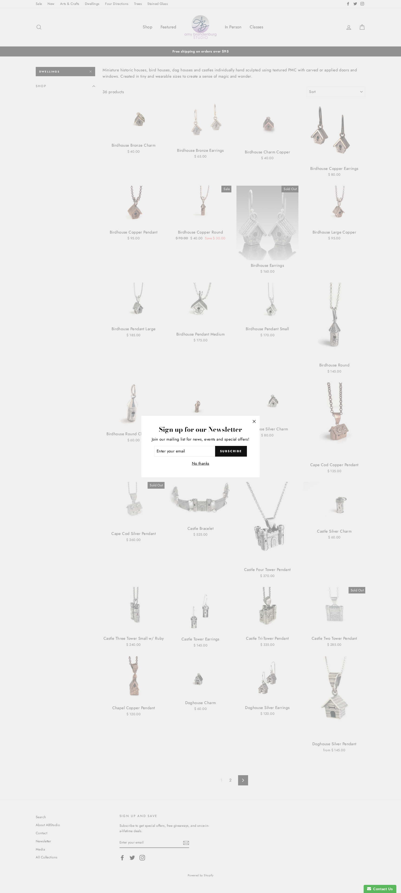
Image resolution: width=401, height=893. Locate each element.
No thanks (200, 463)
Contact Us (382, 889)
